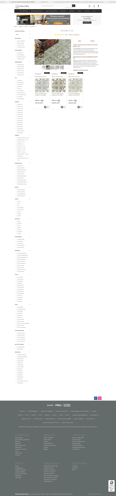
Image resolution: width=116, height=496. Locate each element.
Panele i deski (47, 439)
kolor (16, 274)
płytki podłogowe (33, 411)
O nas (16, 451)
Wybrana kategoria (20, 31)
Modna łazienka (48, 481)
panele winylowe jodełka (64, 419)
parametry (17, 250)
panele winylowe (26, 419)
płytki (61, 415)
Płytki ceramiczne (48, 437)
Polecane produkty (77, 445)
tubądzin (20, 415)
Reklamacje (18, 447)
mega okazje (18, 38)
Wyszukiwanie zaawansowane (70, 7)
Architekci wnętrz (48, 468)
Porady (17, 466)
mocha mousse (90, 419)
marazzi (33, 415)
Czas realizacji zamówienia (22, 439)
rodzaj (16, 199)
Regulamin (18, 443)
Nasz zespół (18, 453)
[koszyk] (45, 107)
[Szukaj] (73, 5)
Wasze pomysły (76, 439)
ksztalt (17, 187)
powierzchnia (18, 163)
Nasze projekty (76, 443)
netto (40, 415)
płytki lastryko (94, 415)
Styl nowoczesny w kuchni (51, 477)
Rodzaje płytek (19, 468)
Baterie (46, 449)
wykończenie (18, 236)
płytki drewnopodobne (47, 411)
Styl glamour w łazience (50, 479)
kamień (54, 415)
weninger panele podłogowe (80, 415)
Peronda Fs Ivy (38, 73)
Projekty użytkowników (78, 441)
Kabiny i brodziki (48, 443)
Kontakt (17, 455)
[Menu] (114, 481)
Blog (73, 470)
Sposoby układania (20, 472)
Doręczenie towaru (20, 445)
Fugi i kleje (18, 477)
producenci (18, 352)
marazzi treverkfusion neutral (51, 422)
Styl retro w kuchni (49, 473)
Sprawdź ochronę (87, 22)
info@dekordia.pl (36, 2)
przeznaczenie (18, 62)
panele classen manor (67, 422)
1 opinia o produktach (73, 34)
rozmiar (17, 101)
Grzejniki (46, 441)
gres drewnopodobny (62, 411)
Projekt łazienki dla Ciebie (51, 466)
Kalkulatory (18, 475)
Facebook (75, 466)
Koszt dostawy (19, 437)
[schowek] (48, 107)
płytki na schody (38, 419)
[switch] (111, 490)
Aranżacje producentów (78, 447)
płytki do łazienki (50, 419)
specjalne (17, 218)
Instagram (75, 468)
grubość (17, 135)
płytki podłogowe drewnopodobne (80, 411)
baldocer (47, 415)
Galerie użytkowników (78, 437)
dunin (26, 415)
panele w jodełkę (78, 419)
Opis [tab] (79, 41)
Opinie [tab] (92, 41)
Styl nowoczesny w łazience (51, 475)
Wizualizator (75, 449)
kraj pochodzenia (19, 344)
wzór (16, 304)
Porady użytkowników (21, 473)
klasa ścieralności (19, 330)
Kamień (46, 447)
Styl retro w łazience (49, 472)
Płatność (17, 441)
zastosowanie (18, 50)
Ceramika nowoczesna (50, 445)
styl (16, 77)
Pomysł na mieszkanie (50, 470)
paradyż (94, 411)
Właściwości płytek (20, 470)
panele (67, 415)
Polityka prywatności (20, 449)
